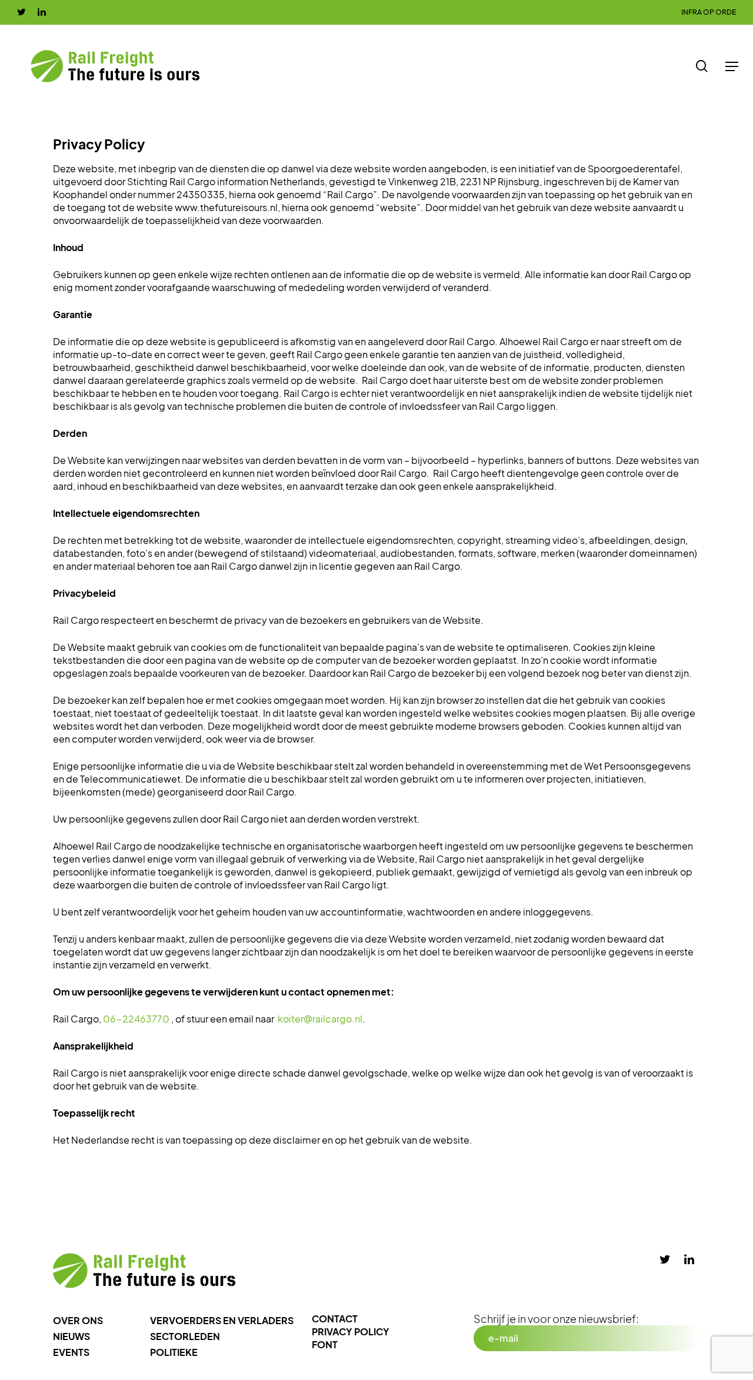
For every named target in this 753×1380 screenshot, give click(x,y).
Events (71, 1352)
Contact (335, 1318)
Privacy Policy (350, 1331)
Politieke (174, 1352)
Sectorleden (185, 1336)
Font (325, 1344)
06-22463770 (136, 1019)
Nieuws (71, 1336)
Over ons (78, 1320)
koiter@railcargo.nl (320, 1019)
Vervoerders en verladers (222, 1320)
